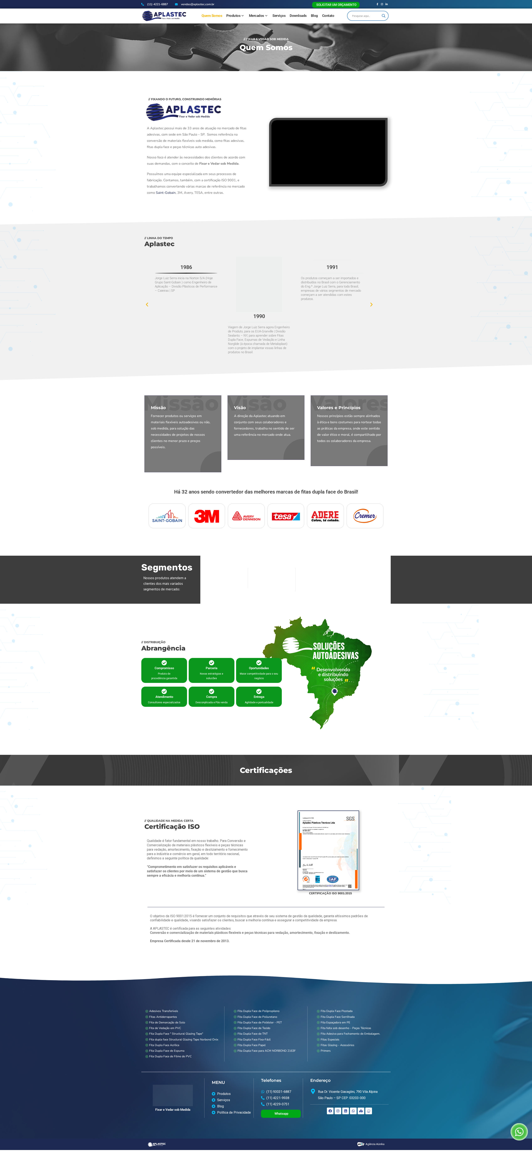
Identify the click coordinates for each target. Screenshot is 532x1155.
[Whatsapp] (353, 1111)
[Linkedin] (345, 1111)
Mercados (256, 16)
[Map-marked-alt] (361, 1111)
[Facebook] (330, 1111)
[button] (147, 304)
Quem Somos (212, 16)
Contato (328, 16)
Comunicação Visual (271, 589)
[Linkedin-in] (386, 4)
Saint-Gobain (166, 192)
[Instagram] (382, 4)
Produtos (233, 16)
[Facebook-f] (377, 4)
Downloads (298, 16)
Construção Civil (319, 589)
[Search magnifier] (384, 16)
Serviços (279, 16)
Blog (314, 16)
